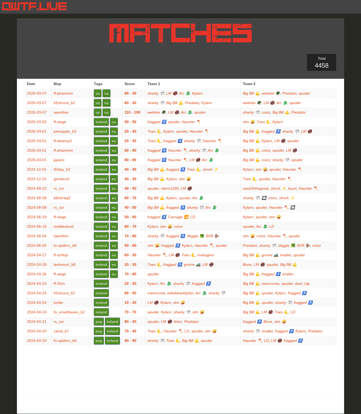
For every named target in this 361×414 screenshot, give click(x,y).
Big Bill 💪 (251, 93)
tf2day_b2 (62, 169)
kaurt (292, 188)
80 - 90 (130, 160)
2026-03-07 (37, 93)
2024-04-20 (37, 331)
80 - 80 (130, 150)
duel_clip (302, 283)
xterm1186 (170, 188)
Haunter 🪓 (191, 122)
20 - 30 (130, 131)
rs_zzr (59, 188)
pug (99, 321)
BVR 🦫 (212, 236)
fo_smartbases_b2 (69, 312)
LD (192, 217)
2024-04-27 (37, 255)
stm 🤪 (248, 122)
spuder (304, 93)
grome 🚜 (270, 255)
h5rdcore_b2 (64, 103)
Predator (289, 93)
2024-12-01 (37, 169)
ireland (101, 122)
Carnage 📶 (178, 217)
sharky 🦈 (155, 93)
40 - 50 (130, 188)
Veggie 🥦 (195, 236)
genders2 (62, 179)
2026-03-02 (37, 122)
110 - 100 (132, 112)
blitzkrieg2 (62, 198)
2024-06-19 (37, 217)
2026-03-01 (37, 131)
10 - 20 (130, 302)
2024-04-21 (37, 321)
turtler (58, 302)
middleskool (63, 226)
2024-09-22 (37, 188)
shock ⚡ (210, 169)
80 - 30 (130, 93)
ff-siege (60, 122)
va (98, 93)
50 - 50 (130, 122)
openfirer (61, 112)
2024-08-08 (37, 198)
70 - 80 (130, 236)
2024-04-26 (37, 264)
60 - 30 (130, 103)
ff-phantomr (63, 93)
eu (114, 122)
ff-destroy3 (63, 141)
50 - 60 (130, 217)
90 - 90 (130, 340)
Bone (247, 264)
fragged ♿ (156, 122)
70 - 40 (130, 331)
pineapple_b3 (65, 131)
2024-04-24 (37, 283)
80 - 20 (130, 321)
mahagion (205, 255)
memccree (270, 283)
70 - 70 (130, 312)
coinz (266, 112)
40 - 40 (130, 169)
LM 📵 (171, 93)
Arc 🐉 (184, 93)
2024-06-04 (37, 236)
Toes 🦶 (263, 122)
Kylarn (197, 93)
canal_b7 (61, 331)
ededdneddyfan (180, 293)
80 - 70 (130, 198)
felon (178, 321)
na (106, 93)
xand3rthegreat (256, 188)
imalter (285, 255)
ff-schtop (61, 255)
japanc (59, 160)
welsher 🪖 (271, 93)
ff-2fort (59, 283)
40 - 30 (130, 179)
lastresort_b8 (65, 264)
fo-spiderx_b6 (65, 245)
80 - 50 (130, 293)
